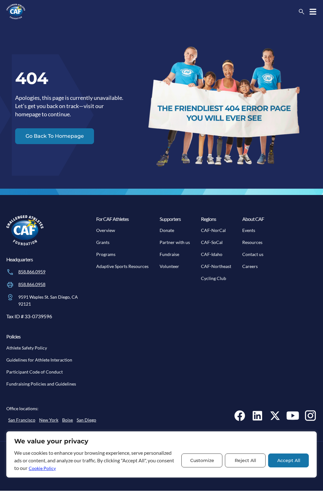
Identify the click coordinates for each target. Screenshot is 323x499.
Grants (102, 242)
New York (48, 420)
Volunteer (169, 266)
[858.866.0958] (10, 285)
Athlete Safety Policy (26, 347)
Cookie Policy (42, 468)
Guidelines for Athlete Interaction (39, 359)
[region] (161, 454)
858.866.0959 (31, 271)
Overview (105, 230)
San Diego (86, 420)
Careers (250, 266)
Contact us (252, 254)
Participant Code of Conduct (34, 371)
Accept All (288, 460)
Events (248, 230)
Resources (252, 242)
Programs (105, 254)
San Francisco (21, 420)
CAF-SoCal (212, 242)
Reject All (245, 460)
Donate (167, 230)
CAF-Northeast (216, 266)
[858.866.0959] (10, 272)
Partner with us (175, 242)
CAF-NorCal (213, 230)
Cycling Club (213, 278)
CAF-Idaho (211, 254)
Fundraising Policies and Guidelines (41, 383)
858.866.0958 (31, 284)
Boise (67, 420)
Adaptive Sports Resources (122, 266)
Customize (202, 460)
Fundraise (169, 254)
